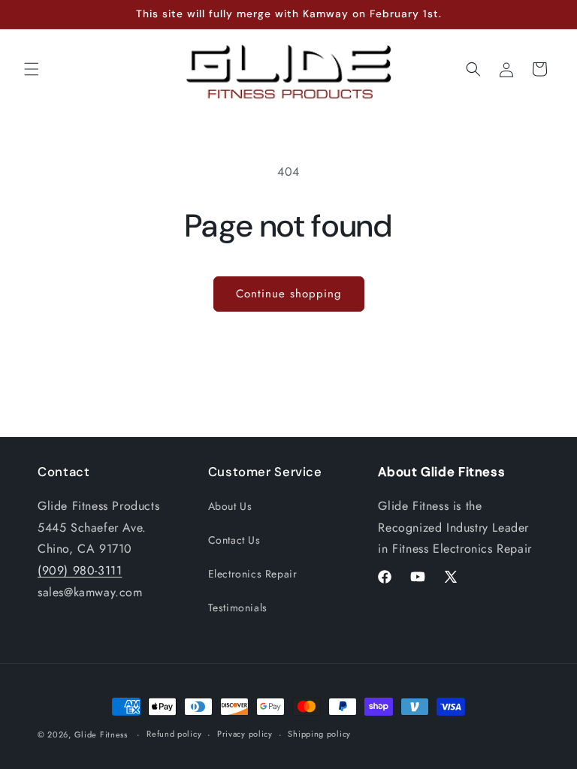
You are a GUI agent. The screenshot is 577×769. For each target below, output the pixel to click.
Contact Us (234, 539)
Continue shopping (289, 293)
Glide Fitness (101, 734)
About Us (230, 506)
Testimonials (237, 607)
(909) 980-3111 (80, 570)
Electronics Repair (253, 573)
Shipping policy (319, 734)
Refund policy (174, 734)
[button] (31, 69)
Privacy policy (245, 734)
